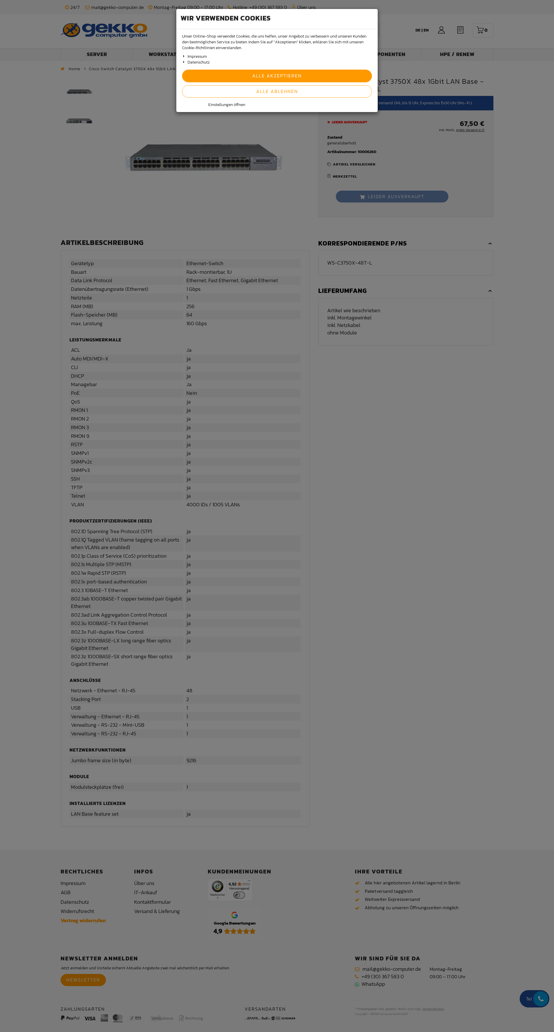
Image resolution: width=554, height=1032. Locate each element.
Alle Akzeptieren (277, 75)
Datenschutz (199, 62)
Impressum (197, 56)
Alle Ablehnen (277, 91)
